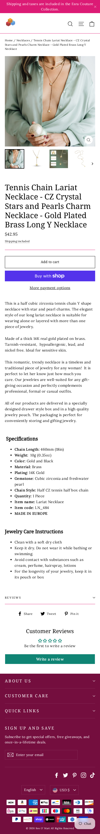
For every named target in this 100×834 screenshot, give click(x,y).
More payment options (50, 287)
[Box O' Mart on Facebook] (56, 775)
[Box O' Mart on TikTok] (92, 775)
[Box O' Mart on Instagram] (83, 775)
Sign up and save (30, 728)
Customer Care (27, 695)
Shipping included (17, 241)
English (30, 790)
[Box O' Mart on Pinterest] (74, 775)
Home (9, 40)
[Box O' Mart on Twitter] (65, 775)
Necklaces (23, 40)
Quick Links (22, 711)
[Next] (92, 163)
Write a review (50, 659)
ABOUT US (18, 681)
